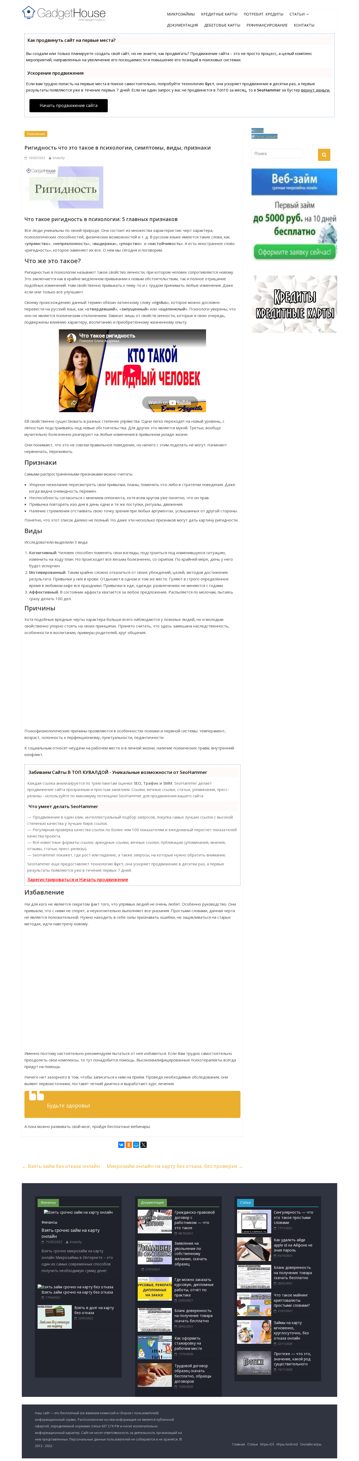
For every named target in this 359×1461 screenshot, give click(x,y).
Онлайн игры (310, 1444)
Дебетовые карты (222, 25)
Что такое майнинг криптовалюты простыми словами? (292, 1300)
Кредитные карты (219, 14)
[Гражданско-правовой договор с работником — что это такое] (155, 1212)
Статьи (297, 14)
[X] (143, 1145)
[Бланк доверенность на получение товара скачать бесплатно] (155, 1310)
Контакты (304, 25)
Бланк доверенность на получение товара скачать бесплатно (194, 1315)
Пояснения (36, 134)
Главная (238, 1444)
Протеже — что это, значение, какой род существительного (292, 1358)
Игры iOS (267, 1444)
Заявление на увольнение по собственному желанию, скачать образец (191, 1253)
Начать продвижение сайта (69, 105)
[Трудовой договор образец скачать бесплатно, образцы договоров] (155, 1365)
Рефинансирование (267, 25)
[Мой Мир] (136, 1145)
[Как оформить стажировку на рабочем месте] (155, 1338)
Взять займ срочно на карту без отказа (77, 1292)
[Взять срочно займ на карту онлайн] (78, 1212)
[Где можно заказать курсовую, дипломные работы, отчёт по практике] (155, 1279)
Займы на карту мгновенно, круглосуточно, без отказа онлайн (291, 1330)
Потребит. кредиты (263, 14)
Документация (182, 25)
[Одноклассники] (129, 1145)
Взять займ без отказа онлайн (61, 1166)
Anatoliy (59, 158)
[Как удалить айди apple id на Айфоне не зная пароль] (254, 1239)
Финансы (49, 1222)
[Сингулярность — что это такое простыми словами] (254, 1212)
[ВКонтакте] (121, 1145)
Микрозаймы (181, 14)
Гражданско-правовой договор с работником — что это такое (195, 1220)
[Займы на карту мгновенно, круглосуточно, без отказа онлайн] (254, 1322)
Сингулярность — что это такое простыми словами (293, 1217)
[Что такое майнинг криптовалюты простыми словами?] (254, 1295)
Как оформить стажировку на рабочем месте (188, 1343)
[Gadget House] (64, 12)
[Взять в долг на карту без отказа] (55, 1307)
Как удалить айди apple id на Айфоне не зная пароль (293, 1245)
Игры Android (287, 1444)
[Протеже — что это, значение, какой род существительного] (254, 1353)
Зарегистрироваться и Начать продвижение (77, 879)
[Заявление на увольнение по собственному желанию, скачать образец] (155, 1243)
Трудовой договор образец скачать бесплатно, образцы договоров (193, 1373)
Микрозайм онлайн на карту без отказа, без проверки (175, 1166)
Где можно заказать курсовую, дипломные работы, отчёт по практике (194, 1287)
